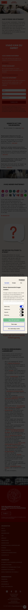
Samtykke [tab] (6, 282)
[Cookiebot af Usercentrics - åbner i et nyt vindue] (19, 280)
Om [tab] (21, 282)
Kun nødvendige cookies (14, 328)
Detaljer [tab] (14, 282)
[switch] (22, 309)
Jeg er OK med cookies (14, 320)
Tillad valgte (14, 324)
